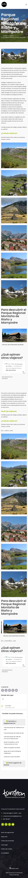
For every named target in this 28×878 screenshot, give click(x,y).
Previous (0, 374)
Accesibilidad (5, 853)
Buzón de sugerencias (7, 832)
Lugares (12, 35)
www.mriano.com (10, 707)
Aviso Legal (4, 845)
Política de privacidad (7, 841)
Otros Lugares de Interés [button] (12, 764)
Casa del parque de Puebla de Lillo (14, 733)
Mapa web (4, 837)
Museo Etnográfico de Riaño (12, 747)
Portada (5, 35)
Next (27, 374)
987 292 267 (6, 819)
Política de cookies (6, 849)
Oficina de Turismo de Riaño (12, 757)
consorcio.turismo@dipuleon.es (12, 816)
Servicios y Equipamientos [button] (10, 722)
